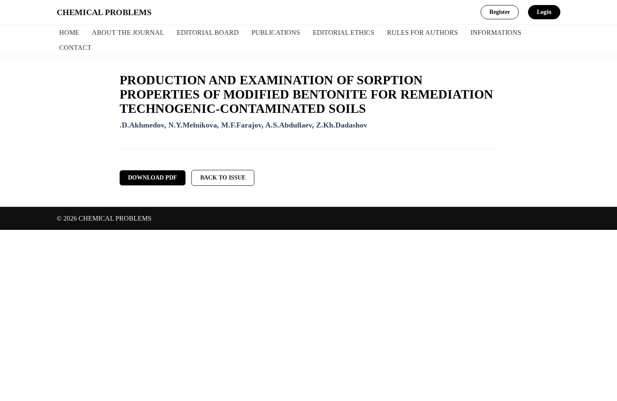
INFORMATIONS (496, 32)
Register (499, 12)
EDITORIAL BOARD (208, 32)
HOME (69, 32)
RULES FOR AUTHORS (422, 32)
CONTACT (75, 47)
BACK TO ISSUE (223, 177)
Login (544, 12)
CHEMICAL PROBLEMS (104, 12)
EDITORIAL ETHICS (343, 32)
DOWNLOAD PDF (152, 177)
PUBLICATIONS (275, 32)
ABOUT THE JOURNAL (128, 32)
